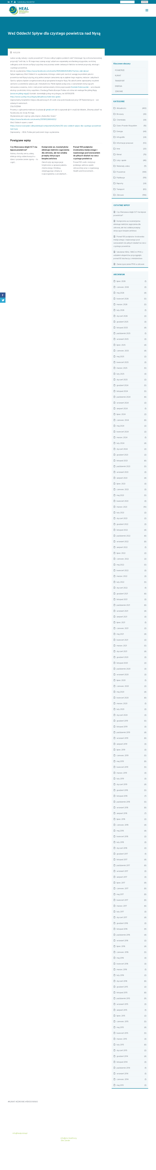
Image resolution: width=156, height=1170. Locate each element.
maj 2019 (120, 761)
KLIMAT (118, 75)
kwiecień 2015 (122, 1033)
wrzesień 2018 (122, 807)
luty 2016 (120, 975)
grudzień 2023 (122, 455)
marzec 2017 (122, 906)
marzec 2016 (122, 969)
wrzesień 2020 (123, 674)
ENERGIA (118, 86)
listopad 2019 (122, 726)
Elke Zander (65, 1140)
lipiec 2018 (121, 819)
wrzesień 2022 (122, 541)
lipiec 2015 (121, 1015)
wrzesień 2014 (122, 1073)
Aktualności (121, 108)
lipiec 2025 (121, 345)
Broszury (120, 114)
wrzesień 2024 (123, 403)
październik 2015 (123, 998)
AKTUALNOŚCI (81, 1152)
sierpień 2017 (122, 877)
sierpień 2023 (122, 478)
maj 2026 (120, 293)
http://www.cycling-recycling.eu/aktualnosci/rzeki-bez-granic (35, 96)
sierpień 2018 (122, 813)
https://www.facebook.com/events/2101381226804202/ (33, 119)
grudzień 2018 (122, 790)
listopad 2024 (122, 391)
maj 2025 (120, 356)
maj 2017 (120, 894)
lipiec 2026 (121, 281)
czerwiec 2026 (123, 287)
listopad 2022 (122, 530)
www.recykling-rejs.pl (19, 93)
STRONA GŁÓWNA (67, 1152)
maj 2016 (120, 958)
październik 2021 (123, 605)
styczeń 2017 (122, 917)
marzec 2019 (122, 773)
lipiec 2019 (121, 749)
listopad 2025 (122, 327)
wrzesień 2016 (122, 940)
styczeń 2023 (122, 518)
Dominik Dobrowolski (80, 87)
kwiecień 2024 (123, 431)
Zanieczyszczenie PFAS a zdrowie (130, 264)
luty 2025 (120, 374)
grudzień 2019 (122, 721)
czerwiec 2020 (123, 686)
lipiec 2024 (121, 414)
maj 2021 (120, 634)
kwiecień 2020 (123, 697)
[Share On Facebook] (2, 295)
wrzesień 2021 (122, 611)
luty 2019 (120, 778)
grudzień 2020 (122, 657)
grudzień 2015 (122, 987)
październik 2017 (123, 865)
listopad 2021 (122, 599)
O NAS (135, 1152)
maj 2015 (120, 1027)
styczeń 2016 (122, 981)
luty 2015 (120, 1044)
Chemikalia (121, 120)
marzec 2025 (122, 368)
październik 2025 (123, 333)
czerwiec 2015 (122, 1021)
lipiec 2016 (121, 946)
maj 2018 (120, 830)
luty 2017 (120, 911)
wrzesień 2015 (122, 1004)
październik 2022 (123, 536)
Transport (120, 189)
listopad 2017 (122, 859)
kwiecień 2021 (122, 640)
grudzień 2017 (122, 854)
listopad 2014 (122, 1062)
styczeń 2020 (122, 715)
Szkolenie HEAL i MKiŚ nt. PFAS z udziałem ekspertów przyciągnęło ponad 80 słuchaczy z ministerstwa (128, 255)
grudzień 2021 (122, 593)
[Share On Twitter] (2, 300)
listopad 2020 (122, 663)
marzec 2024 (122, 437)
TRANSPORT (120, 80)
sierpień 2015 (122, 1010)
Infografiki (121, 137)
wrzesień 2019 (122, 738)
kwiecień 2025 (123, 362)
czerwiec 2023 (123, 489)
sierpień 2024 (122, 408)
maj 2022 (120, 564)
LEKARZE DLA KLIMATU (108, 1152)
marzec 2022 (122, 576)
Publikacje (121, 177)
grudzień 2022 (122, 524)
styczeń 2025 (122, 379)
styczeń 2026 (122, 316)
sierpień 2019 (122, 744)
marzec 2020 (122, 703)
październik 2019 (123, 732)
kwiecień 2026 (123, 298)
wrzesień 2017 (122, 871)
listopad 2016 (122, 929)
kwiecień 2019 (122, 767)
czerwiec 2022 (123, 559)
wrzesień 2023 (122, 472)
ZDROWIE (119, 91)
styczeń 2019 (122, 784)
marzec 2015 (122, 1039)
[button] (147, 10)
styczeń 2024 (122, 449)
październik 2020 (123, 669)
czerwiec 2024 (123, 420)
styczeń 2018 (122, 848)
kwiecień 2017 (122, 900)
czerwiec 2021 (122, 628)
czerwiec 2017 (122, 888)
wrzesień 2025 (123, 339)
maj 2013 (120, 1085)
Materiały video (123, 166)
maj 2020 (120, 692)
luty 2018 (120, 842)
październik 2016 (123, 935)
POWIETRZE (120, 70)
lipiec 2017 (121, 882)
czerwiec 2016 (122, 952)
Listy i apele (121, 160)
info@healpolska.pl (20, 1133)
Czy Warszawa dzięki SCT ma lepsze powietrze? (23, 148)
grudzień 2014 (122, 1056)
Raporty (120, 183)
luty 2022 (120, 582)
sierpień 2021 (122, 616)
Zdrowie (120, 195)
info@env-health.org (69, 1138)
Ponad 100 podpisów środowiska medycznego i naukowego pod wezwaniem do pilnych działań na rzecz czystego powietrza (86, 152)
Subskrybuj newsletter (26, 2)
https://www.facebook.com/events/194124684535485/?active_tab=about (57, 71)
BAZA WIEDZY (124, 1152)
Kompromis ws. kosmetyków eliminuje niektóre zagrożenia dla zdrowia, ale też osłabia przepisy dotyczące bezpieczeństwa (55, 152)
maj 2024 (120, 426)
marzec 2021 (122, 645)
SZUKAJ (144, 2)
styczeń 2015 (122, 1050)
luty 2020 (120, 709)
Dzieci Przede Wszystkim (127, 125)
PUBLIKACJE (93, 1152)
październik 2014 (123, 1068)
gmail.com (50, 109)
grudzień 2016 (122, 923)
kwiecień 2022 (122, 570)
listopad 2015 (122, 992)
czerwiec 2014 (122, 1079)
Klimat (119, 154)
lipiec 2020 (121, 680)
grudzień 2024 (122, 385)
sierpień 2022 (122, 547)
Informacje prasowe (125, 143)
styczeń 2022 (122, 588)
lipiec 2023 (121, 483)
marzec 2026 (122, 304)
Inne (118, 148)
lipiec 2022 (121, 553)
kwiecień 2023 (122, 501)
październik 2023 (123, 466)
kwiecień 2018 (122, 836)
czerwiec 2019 (122, 755)
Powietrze (121, 172)
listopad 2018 (122, 796)
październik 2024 (123, 397)
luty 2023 (120, 512)
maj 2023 (120, 495)
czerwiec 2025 (123, 350)
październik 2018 (123, 802)
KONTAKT (144, 1152)
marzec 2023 (122, 507)
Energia (120, 131)
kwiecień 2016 (122, 963)
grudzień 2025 (122, 321)
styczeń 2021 (122, 651)
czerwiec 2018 (122, 825)
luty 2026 (120, 310)
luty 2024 (120, 443)
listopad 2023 (122, 460)
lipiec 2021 (121, 622)
